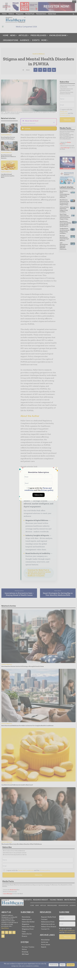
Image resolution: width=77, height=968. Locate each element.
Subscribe (38, 495)
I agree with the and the (38, 489)
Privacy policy (47, 490)
